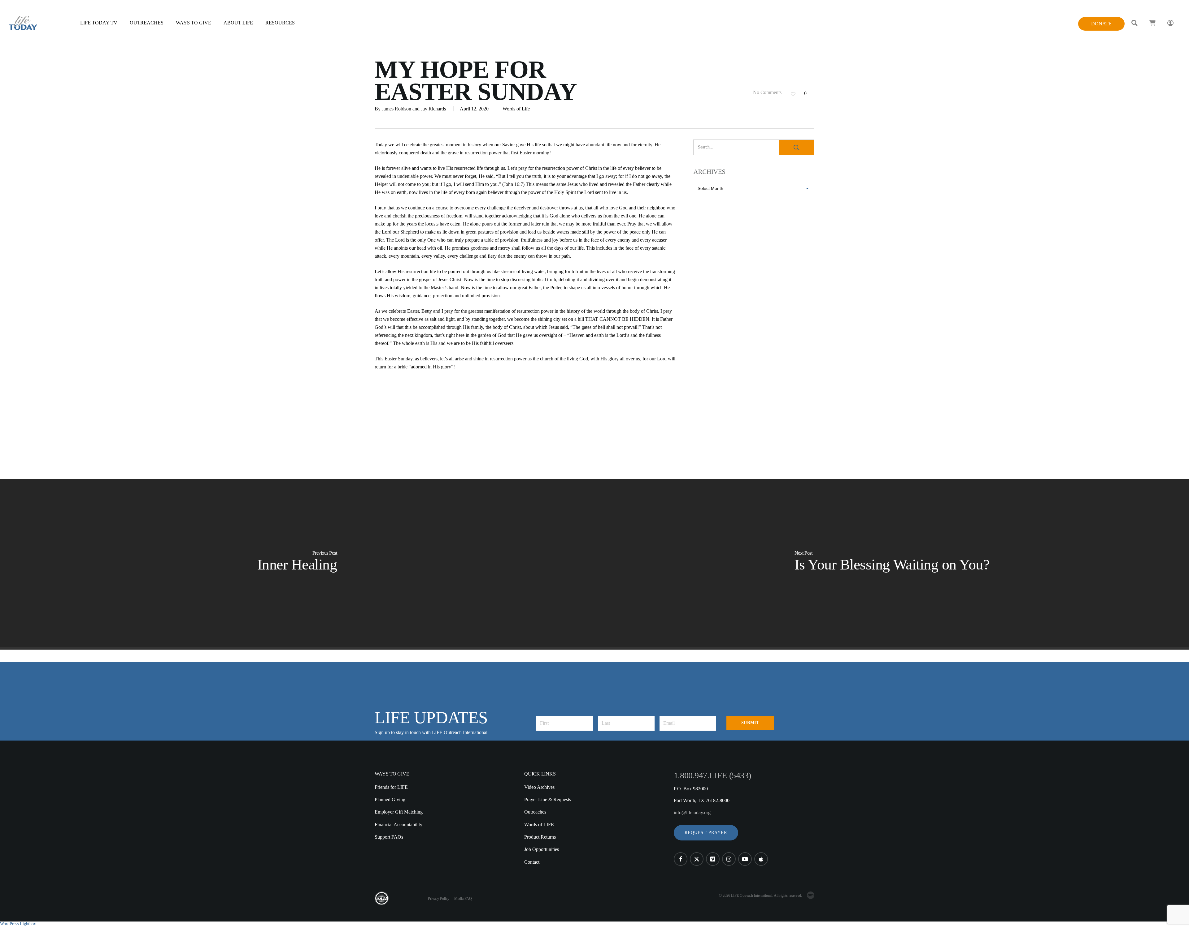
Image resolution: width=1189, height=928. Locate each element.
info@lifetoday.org (692, 812)
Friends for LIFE (391, 787)
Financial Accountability (398, 824)
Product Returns (540, 837)
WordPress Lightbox (18, 924)
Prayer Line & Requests (547, 799)
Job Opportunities (541, 849)
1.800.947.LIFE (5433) (712, 775)
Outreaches (535, 811)
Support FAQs (389, 837)
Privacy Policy (438, 898)
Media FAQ (463, 898)
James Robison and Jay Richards (414, 108)
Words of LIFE (539, 824)
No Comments (767, 92)
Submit (750, 722)
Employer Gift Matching (399, 811)
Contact (531, 862)
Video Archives (539, 787)
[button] (706, 832)
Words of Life (516, 108)
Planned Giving (390, 799)
